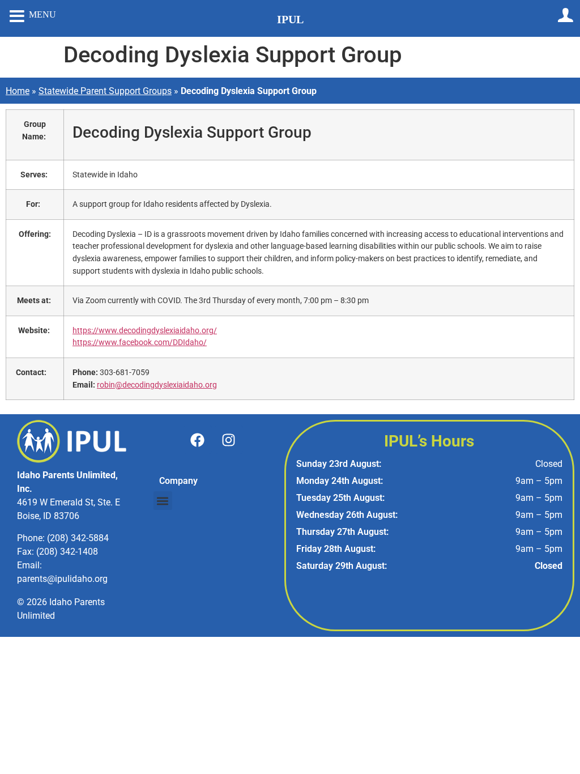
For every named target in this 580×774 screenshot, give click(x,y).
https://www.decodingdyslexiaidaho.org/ (144, 330)
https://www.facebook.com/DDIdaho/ (139, 342)
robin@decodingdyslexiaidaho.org (157, 385)
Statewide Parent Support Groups (105, 91)
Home (17, 91)
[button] (162, 500)
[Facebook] (198, 440)
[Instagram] (229, 440)
